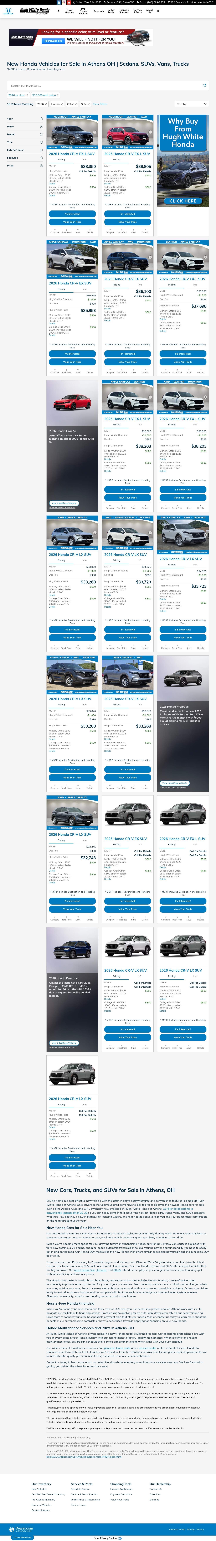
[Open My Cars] (165, 11)
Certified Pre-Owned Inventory (48, 1494)
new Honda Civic (84, 1270)
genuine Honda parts (117, 1348)
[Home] (8, 11)
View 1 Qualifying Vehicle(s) (64, 504)
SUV (84, 104)
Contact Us (156, 1488)
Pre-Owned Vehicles (83, 11)
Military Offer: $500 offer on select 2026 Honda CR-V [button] (60, 179)
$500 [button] (93, 175)
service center (147, 1348)
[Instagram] (64, 2)
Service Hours (78, 1504)
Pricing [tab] (61, 159)
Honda (55, 104)
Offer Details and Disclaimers (62, 508)
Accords (102, 1270)
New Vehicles (69, 11)
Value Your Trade (72, 222)
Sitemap (191, 1529)
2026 (40, 104)
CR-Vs (117, 1270)
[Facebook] (59, 2)
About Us (149, 11)
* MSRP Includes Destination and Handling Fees (72, 206)
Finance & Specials (124, 11)
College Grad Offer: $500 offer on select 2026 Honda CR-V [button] (60, 191)
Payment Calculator (121, 1494)
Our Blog (154, 1499)
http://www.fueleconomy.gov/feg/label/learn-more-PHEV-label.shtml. (84, 1456)
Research (98, 11)
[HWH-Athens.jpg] (81, 37)
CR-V (70, 104)
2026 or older (18, 95)
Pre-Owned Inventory (43, 1499)
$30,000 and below (45, 95)
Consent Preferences (22, 1537)
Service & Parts (138, 11)
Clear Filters (100, 104)
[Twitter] (74, 2)
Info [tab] (85, 159)
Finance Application (121, 1488)
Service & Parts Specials (84, 1494)
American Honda (177, 1529)
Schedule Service (80, 1488)
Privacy (200, 1529)
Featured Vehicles (41, 1504)
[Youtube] (69, 2)
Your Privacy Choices (106, 1538)
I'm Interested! (72, 214)
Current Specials (41, 1510)
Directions (155, 1494)
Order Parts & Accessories (85, 1499)
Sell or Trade (111, 11)
